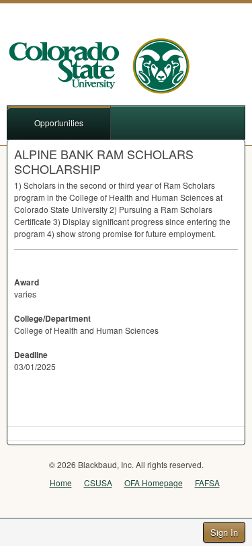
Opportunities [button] (58, 122)
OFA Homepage (153, 482)
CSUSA (98, 482)
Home (61, 482)
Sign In (224, 532)
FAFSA (207, 482)
